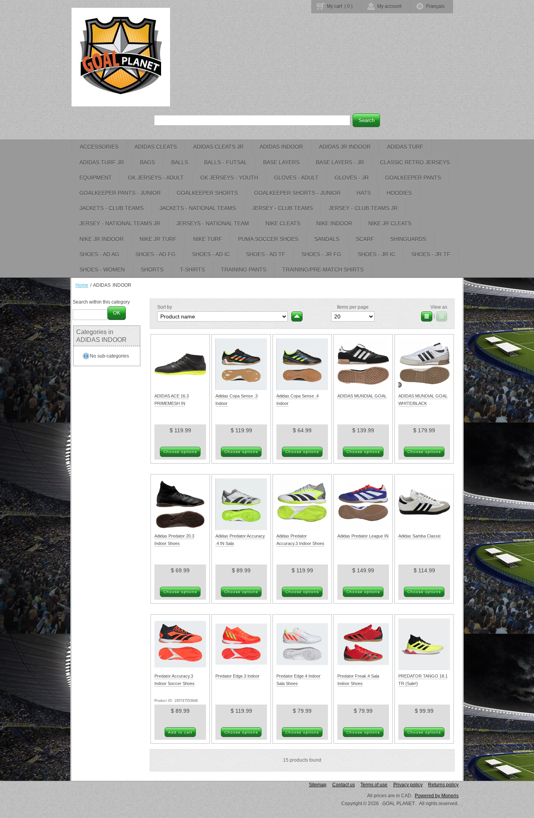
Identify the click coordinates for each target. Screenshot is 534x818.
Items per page (353, 307)
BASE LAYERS (281, 162)
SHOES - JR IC (376, 254)
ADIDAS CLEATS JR (218, 147)
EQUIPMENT (95, 177)
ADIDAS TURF (405, 147)
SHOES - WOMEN (102, 269)
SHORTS (152, 269)
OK (116, 313)
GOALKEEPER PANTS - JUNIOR (120, 193)
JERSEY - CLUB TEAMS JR (363, 208)
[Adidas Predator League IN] (363, 528)
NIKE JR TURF (158, 239)
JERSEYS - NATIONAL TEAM (212, 223)
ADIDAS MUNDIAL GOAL (362, 396)
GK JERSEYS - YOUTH (229, 177)
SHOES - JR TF (430, 254)
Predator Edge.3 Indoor (237, 676)
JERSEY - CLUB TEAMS (282, 208)
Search (366, 120)
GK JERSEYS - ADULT (156, 177)
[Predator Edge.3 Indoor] (241, 668)
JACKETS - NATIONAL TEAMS (197, 208)
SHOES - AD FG (155, 254)
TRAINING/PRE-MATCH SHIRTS (323, 269)
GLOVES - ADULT (296, 177)
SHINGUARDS (408, 239)
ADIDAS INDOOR (281, 147)
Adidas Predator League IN (363, 536)
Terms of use (373, 784)
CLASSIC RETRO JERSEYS (415, 162)
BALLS (179, 162)
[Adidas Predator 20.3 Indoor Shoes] (180, 528)
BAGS (147, 162)
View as (438, 307)
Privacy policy (408, 784)
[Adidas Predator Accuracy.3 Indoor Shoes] (302, 528)
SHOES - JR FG (321, 254)
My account (389, 6)
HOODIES (399, 193)
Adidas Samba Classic (419, 536)
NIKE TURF (207, 239)
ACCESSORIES (99, 147)
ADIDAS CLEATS (155, 147)
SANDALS (326, 239)
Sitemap (317, 784)
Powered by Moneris (437, 795)
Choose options (180, 451)
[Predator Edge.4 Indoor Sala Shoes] (302, 668)
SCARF (365, 239)
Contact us (343, 784)
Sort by (164, 307)
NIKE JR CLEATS (389, 223)
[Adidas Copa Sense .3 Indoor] (241, 388)
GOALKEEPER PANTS (413, 177)
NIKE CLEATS (282, 223)
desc (297, 316)
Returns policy (443, 784)
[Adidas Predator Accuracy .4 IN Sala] (241, 528)
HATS (364, 193)
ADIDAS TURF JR (101, 162)
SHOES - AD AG (99, 254)
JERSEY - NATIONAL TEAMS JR (119, 223)
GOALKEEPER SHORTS (207, 193)
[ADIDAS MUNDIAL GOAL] (363, 388)
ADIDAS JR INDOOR (345, 147)
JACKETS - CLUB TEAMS (111, 208)
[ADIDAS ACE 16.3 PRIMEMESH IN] (180, 388)
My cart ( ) (340, 6)
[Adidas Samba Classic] (424, 528)
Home (81, 285)
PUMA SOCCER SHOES (268, 239)
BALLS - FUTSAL (225, 162)
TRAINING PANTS (243, 269)
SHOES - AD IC (211, 254)
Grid (441, 316)
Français (435, 6)
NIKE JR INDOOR (101, 239)
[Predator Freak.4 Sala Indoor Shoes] (363, 668)
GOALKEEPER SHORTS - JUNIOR (297, 193)
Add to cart (180, 732)
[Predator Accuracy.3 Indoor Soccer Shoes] (180, 668)
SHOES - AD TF (265, 254)
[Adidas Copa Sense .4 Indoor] (302, 388)
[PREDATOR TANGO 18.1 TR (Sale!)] (424, 668)
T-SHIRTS (192, 269)
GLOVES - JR (352, 177)
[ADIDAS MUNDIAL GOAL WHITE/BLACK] (424, 388)
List (426, 316)
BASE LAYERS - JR (340, 162)
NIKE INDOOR (334, 223)
